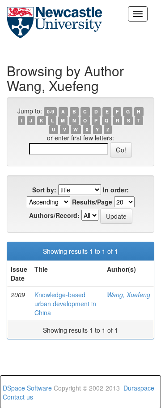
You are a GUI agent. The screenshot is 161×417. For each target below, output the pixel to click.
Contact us (18, 396)
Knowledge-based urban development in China (65, 303)
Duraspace (138, 387)
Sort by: (44, 189)
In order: (116, 189)
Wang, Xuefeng (128, 294)
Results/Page (92, 201)
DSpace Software (27, 387)
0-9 (50, 111)
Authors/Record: (54, 215)
